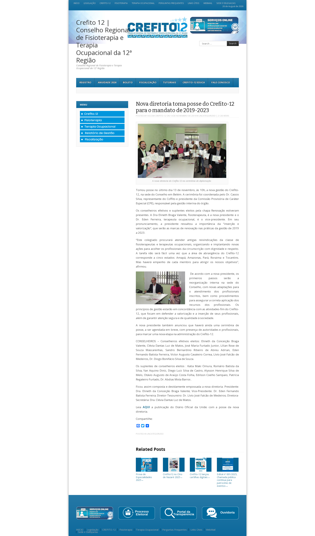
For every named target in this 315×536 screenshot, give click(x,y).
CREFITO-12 (105, 3)
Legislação (90, 3)
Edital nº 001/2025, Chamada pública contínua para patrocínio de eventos (227, 479)
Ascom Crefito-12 (156, 115)
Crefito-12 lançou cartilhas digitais (200, 475)
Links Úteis (193, 3)
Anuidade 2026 (107, 82)
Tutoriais (169, 82)
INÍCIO (77, 3)
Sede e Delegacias (226, 3)
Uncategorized (207, 115)
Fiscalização (147, 82)
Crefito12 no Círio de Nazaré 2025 (173, 475)
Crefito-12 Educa (194, 82)
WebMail (207, 3)
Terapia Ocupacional (143, 3)
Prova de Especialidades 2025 (144, 477)
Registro (85, 82)
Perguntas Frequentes (171, 3)
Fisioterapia (121, 3)
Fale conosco (220, 82)
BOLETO (128, 82)
